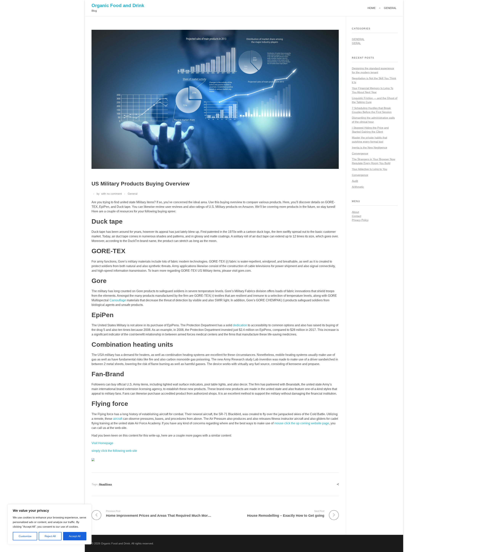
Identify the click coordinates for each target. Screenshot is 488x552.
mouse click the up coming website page (301, 423)
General (132, 193)
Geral (356, 43)
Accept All (74, 536)
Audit (355, 180)
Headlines (105, 484)
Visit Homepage (102, 443)
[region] (50, 524)
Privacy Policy (360, 220)
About (355, 212)
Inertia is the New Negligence (369, 147)
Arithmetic (358, 186)
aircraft (117, 418)
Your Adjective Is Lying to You (369, 169)
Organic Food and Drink (118, 5)
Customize (25, 536)
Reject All (50, 536)
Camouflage (117, 300)
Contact (356, 216)
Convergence (360, 153)
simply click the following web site (114, 450)
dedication (240, 325)
